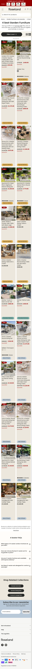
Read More (16, 530)
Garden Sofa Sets (16, 586)
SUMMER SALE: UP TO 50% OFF (15, 1)
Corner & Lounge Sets (16, 595)
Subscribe (26, 612)
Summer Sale (18, 26)
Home (3, 19)
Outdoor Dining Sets (16, 590)
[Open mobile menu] (2, 10)
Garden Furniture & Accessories (16, 19)
